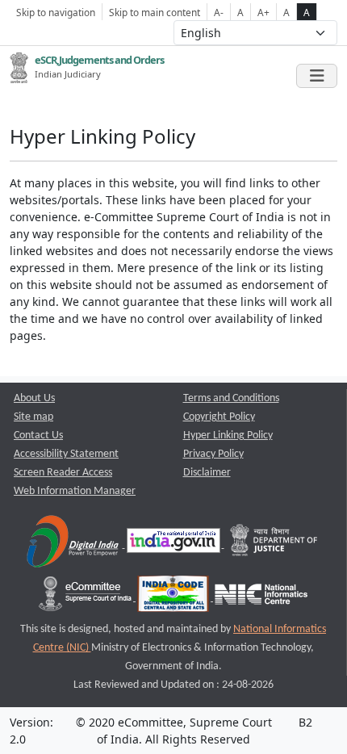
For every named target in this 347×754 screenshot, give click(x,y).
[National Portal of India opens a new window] (174, 544)
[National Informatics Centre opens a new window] (261, 598)
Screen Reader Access (63, 472)
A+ (263, 12)
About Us (34, 398)
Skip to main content (154, 12)
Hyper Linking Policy (228, 435)
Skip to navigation (55, 12)
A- (219, 12)
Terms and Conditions (231, 398)
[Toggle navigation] (316, 76)
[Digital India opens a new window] (74, 544)
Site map (33, 417)
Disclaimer (207, 472)
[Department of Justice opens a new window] (274, 544)
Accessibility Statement (66, 454)
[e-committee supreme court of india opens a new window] (86, 598)
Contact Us (38, 435)
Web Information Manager (75, 491)
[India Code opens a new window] (174, 598)
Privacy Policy (213, 454)
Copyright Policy (219, 417)
